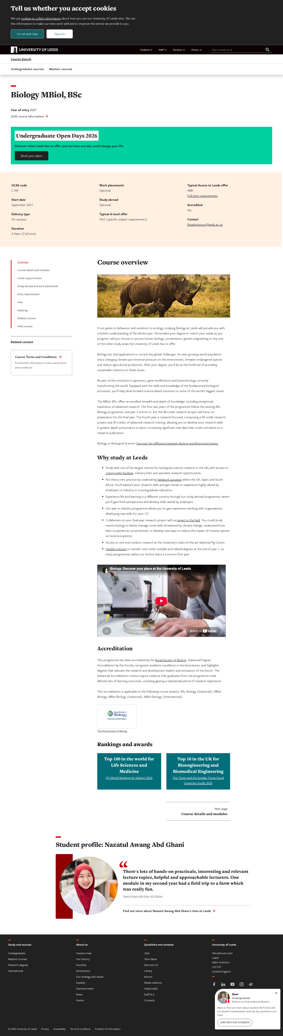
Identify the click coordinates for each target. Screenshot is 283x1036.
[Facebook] (214, 985)
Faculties (177, 49)
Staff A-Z (149, 994)
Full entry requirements (202, 195)
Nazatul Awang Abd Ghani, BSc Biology (143, 896)
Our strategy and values (90, 977)
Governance (83, 971)
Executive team (85, 988)
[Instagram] (241, 985)
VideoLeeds (151, 988)
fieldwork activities (170, 479)
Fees (20, 302)
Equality (80, 982)
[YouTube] (232, 985)
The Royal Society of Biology (112, 731)
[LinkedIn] (223, 985)
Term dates (150, 959)
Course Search (21, 59)
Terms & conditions (80, 1029)
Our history (83, 959)
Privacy (45, 1029)
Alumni (195, 49)
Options (59, 34)
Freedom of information (108, 1029)
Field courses (25, 326)
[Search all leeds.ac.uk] (268, 50)
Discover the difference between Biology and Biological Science (177, 443)
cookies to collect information (41, 18)
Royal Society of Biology (170, 660)
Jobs (147, 953)
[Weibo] (250, 985)
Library (148, 971)
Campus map (83, 953)
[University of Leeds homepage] (34, 50)
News (79, 994)
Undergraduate (16, 953)
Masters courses (60, 69)
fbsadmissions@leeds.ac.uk (205, 224)
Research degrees (18, 965)
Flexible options (116, 549)
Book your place (31, 155)
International (15, 971)
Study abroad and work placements (37, 286)
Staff (161, 49)
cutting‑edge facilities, (120, 473)
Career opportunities (29, 278)
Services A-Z (151, 965)
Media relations (153, 982)
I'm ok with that (27, 34)
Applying (22, 310)
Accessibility (59, 1029)
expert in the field (188, 520)
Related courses (26, 318)
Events (80, 1000)
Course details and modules (33, 270)
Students (145, 49)
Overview (22, 262)
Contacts (149, 1000)
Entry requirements (28, 294)
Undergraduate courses (27, 69)
